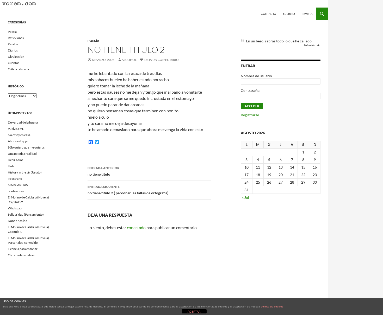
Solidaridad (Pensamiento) (26, 214)
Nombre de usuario (256, 76)
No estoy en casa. (19, 135)
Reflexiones (16, 38)
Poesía (93, 41)
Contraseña (250, 90)
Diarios (13, 50)
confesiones (16, 191)
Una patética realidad (22, 154)
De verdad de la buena (23, 122)
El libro (289, 13)
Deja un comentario (161, 60)
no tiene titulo (103, 171)
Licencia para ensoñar (23, 249)
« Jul (245, 197)
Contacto (268, 13)
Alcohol (129, 60)
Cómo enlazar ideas (21, 255)
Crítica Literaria (18, 69)
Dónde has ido (17, 221)
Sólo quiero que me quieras (26, 147)
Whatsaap (15, 208)
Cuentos (13, 63)
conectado (136, 227)
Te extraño (15, 179)
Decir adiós (15, 160)
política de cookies (272, 306)
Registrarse (250, 115)
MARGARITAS (18, 185)
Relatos (13, 44)
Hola (11, 166)
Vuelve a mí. (16, 129)
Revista (307, 13)
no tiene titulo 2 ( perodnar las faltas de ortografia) (128, 190)
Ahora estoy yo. (18, 141)
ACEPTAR (194, 311)
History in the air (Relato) (25, 172)
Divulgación (16, 57)
